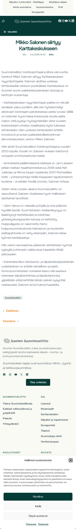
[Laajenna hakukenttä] (3, 21)
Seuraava (9, 321)
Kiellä (38, 506)
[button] (70, 460)
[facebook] (59, 20)
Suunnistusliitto (13, 297)
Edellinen (12, 311)
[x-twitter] (69, 20)
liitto (51, 54)
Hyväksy (38, 496)
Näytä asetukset (38, 515)
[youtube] (66, 20)
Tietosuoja (31, 524)
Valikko (12, 31)
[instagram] (63, 20)
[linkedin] (73, 20)
